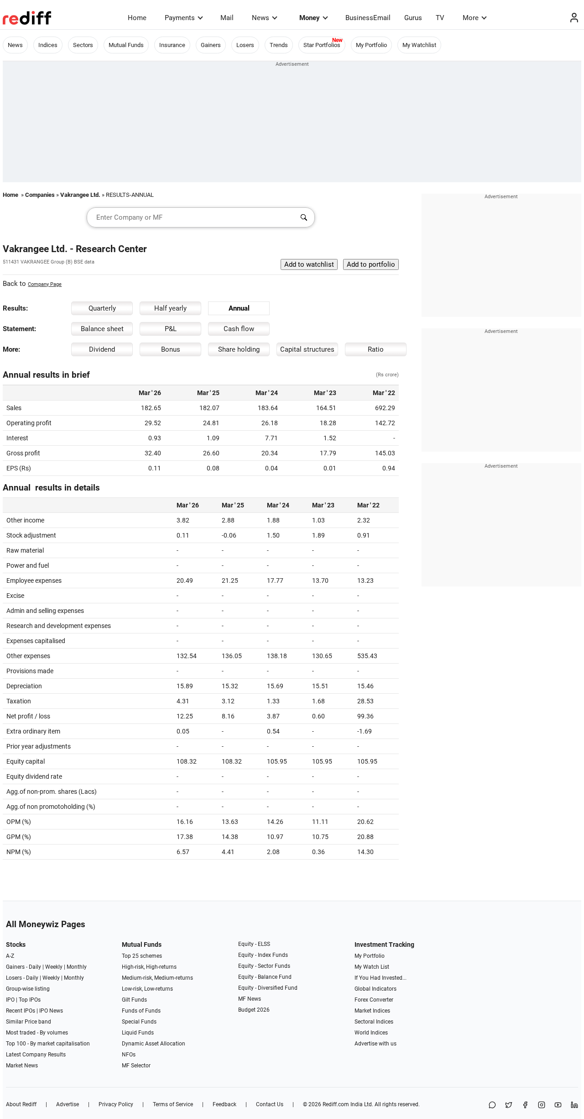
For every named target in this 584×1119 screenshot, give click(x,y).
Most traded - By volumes (37, 1032)
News (260, 18)
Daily (35, 967)
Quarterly (102, 308)
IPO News (51, 1011)
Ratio (376, 349)
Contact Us (269, 1104)
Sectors (83, 45)
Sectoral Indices (374, 1022)
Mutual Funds (126, 45)
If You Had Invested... (381, 978)
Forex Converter (374, 1000)
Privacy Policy (116, 1104)
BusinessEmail (368, 18)
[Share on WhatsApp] (492, 1105)
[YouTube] (558, 1105)
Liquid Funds (138, 1032)
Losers (245, 45)
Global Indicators (375, 989)
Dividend (102, 349)
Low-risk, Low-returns (147, 989)
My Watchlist (419, 45)
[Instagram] (541, 1105)
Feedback (224, 1104)
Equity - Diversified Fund (267, 988)
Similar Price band (28, 1022)
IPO (10, 1000)
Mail (227, 18)
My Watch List (372, 967)
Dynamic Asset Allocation (153, 1043)
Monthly (77, 967)
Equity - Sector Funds (264, 966)
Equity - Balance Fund (265, 977)
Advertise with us (375, 1043)
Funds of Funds (141, 1011)
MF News (249, 999)
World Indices (371, 1032)
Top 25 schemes (142, 956)
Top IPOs (30, 1000)
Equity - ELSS (254, 944)
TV (440, 18)
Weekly (54, 967)
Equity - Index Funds (263, 955)
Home (137, 18)
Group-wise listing (28, 989)
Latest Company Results (36, 1054)
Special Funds (139, 1022)
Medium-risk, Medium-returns (157, 978)
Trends (279, 45)
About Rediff (21, 1104)
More (471, 18)
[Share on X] (508, 1105)
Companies (40, 194)
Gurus (413, 18)
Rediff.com (336, 1104)
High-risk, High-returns (149, 967)
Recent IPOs (20, 1011)
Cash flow (239, 329)
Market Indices (372, 1011)
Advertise (67, 1104)
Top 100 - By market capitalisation (48, 1043)
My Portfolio (371, 45)
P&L (171, 329)
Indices (47, 45)
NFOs (129, 1054)
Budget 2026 (254, 1010)
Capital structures (307, 349)
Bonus (170, 349)
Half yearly (170, 308)
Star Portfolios (321, 45)
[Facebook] (525, 1105)
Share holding (239, 349)
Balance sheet (102, 329)
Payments (180, 18)
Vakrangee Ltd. (80, 194)
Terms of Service (173, 1104)
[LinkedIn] (574, 1105)
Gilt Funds (134, 1000)
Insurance (172, 45)
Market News (22, 1065)
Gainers (211, 45)
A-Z (10, 956)
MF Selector (136, 1065)
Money (309, 18)
